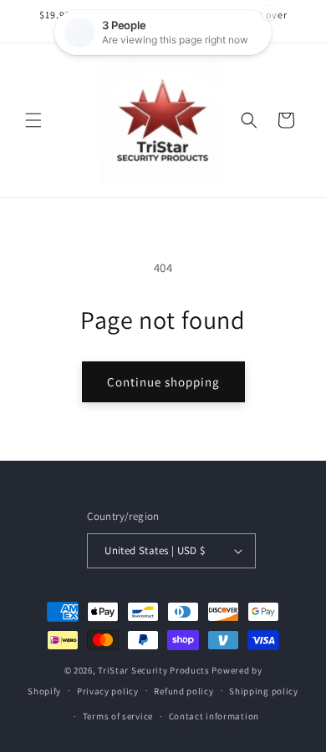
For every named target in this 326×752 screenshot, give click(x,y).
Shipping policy (263, 691)
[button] (33, 120)
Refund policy (183, 691)
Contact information (214, 716)
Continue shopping (163, 382)
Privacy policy (108, 691)
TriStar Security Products (154, 670)
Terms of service (118, 716)
